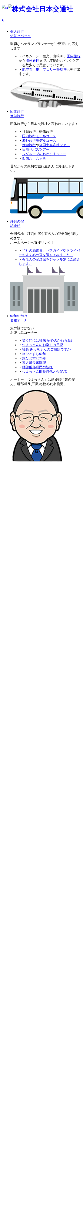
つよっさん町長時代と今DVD (44, 371)
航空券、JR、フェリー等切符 (44, 69)
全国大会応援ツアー (54, 145)
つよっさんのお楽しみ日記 (42, 345)
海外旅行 (32, 60)
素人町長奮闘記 (34, 362)
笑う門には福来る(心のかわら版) (47, 340)
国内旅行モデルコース (39, 136)
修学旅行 (29, 145)
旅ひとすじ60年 (34, 354)
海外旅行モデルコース (39, 140)
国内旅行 (73, 56)
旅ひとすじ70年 (34, 358)
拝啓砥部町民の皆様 (37, 367)
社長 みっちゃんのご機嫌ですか (46, 349)
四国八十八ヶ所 (34, 158)
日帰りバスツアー (35, 149)
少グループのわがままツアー (44, 154)
